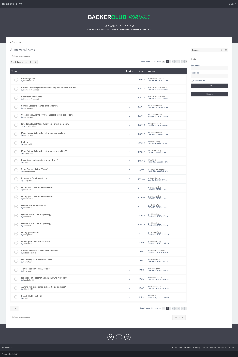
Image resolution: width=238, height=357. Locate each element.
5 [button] (178, 62)
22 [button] (183, 62)
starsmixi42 (28, 190)
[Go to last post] (163, 78)
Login (193, 59)
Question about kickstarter (33, 205)
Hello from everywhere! (32, 96)
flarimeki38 (27, 144)
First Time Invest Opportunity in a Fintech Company (45, 124)
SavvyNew (27, 180)
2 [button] (170, 62)
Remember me (199, 81)
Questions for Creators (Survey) (36, 214)
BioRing (24, 142)
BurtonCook (28, 153)
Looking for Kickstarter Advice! (35, 241)
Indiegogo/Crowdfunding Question (37, 187)
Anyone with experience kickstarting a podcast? (43, 287)
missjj (25, 298)
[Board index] (119, 17)
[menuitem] (19, 4)
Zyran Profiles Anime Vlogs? (34, 169)
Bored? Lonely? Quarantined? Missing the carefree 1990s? (48, 87)
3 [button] (172, 62)
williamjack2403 (29, 81)
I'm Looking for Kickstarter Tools (36, 259)
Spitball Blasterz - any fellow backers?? (39, 106)
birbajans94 (28, 235)
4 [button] (175, 62)
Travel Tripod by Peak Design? (35, 269)
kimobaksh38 (28, 280)
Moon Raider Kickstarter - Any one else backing (43, 133)
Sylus (25, 162)
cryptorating (31, 126)
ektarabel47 (28, 289)
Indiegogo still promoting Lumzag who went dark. (44, 278)
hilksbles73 (27, 208)
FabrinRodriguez (29, 171)
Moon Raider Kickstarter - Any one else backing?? (44, 151)
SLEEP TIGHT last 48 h (32, 296)
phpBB (14, 354)
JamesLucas (28, 108)
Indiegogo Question (30, 232)
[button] (163, 62)
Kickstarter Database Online (34, 178)
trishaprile (27, 217)
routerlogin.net (28, 78)
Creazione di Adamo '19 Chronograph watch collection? (47, 115)
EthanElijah (27, 271)
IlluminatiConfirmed (31, 90)
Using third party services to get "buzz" (39, 160)
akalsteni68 (27, 244)
